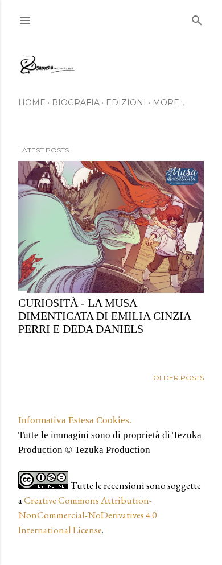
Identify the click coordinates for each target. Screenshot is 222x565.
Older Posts (178, 377)
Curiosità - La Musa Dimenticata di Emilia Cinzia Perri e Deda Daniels (104, 315)
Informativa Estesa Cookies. (74, 420)
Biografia (76, 102)
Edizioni (126, 102)
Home (32, 102)
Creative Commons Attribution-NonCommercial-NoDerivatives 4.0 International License (87, 515)
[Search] (197, 18)
